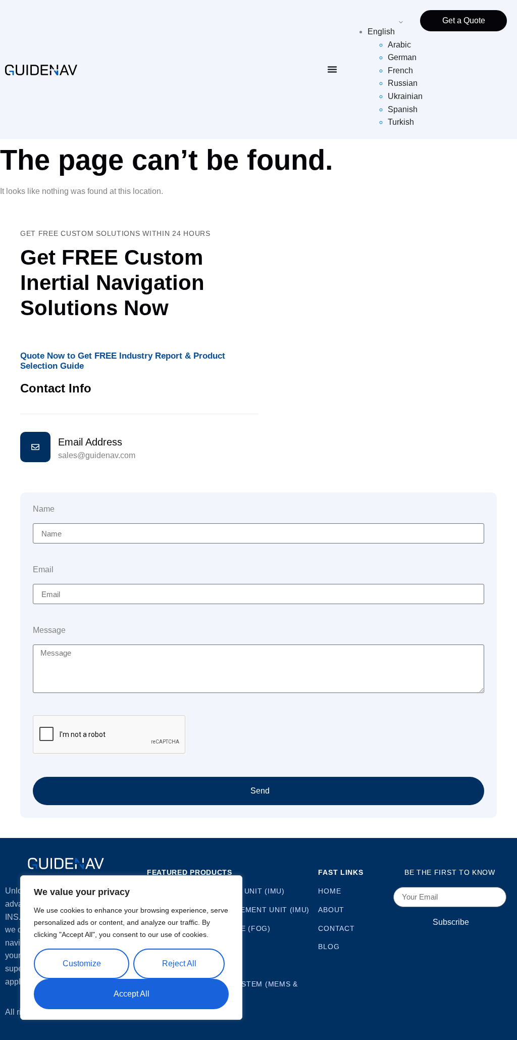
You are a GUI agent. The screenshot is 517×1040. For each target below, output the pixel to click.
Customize (82, 963)
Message (49, 630)
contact (336, 928)
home (329, 891)
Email (43, 570)
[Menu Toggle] (332, 69)
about (331, 910)
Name (44, 509)
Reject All (179, 963)
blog (328, 947)
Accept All (131, 993)
